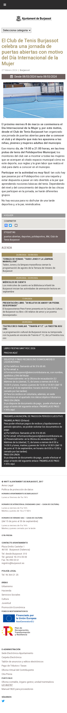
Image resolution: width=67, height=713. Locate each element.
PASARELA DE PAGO (49, 406)
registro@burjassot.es (13, 563)
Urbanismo (7, 586)
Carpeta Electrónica (11, 657)
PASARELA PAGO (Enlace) (16, 420)
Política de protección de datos (17, 489)
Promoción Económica (13, 607)
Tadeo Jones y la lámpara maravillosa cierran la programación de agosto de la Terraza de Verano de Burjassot (29, 268)
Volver (9, 215)
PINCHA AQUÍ (10, 353)
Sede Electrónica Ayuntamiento (17, 653)
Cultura (5, 599)
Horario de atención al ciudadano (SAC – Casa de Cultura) (30, 504)
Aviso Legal (7, 485)
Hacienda (6, 590)
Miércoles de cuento (14, 282)
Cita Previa (7, 535)
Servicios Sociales (11, 595)
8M (47, 236)
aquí (12, 409)
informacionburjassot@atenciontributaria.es (26, 372)
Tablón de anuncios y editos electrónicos (22, 661)
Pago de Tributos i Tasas (14, 666)
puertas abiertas (12, 236)
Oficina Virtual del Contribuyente (18, 670)
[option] (33, 100)
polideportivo (38, 236)
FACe (10, 678)
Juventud (6, 603)
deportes (26, 236)
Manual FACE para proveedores (17, 689)
